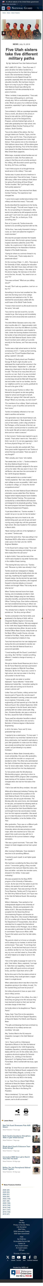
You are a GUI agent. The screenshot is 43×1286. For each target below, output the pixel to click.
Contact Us (21, 1243)
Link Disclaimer (22, 1227)
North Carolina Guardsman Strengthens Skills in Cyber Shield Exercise (16, 1137)
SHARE (17, 1115)
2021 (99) (6, 1201)
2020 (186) (6, 1203)
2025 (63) (6, 1192)
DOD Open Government (21, 1233)
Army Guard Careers (21, 1246)
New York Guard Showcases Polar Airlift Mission (16, 1126)
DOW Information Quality (22, 1231)
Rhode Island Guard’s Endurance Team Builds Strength (16, 1147)
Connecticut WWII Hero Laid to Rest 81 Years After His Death (16, 1158)
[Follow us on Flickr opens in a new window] (24, 1258)
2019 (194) (6, 1205)
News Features (7, 1130)
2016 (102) (6, 1212)
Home (22, 1220)
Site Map (22, 1222)
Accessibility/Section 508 (22, 1241)
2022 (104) (6, 1198)
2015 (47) (6, 1214)
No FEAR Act (21, 1239)
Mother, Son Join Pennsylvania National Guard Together (16, 1168)
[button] (10, 4)
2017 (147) (6, 1209)
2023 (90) (6, 1196)
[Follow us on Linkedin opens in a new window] (13, 1258)
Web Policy (21, 1229)
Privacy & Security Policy (21, 1225)
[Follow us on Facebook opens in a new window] (29, 1258)
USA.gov (22, 1250)
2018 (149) (6, 1207)
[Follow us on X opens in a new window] (7, 1258)
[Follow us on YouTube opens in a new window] (18, 1258)
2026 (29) (6, 1190)
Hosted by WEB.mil (20, 1267)
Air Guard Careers (21, 1248)
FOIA (21, 1237)
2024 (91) (6, 1194)
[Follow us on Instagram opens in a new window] (35, 1258)
